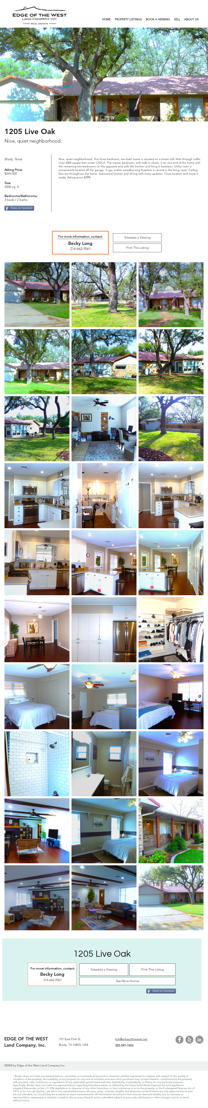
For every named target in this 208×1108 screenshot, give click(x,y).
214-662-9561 (80, 249)
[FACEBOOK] (179, 1040)
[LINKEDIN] (199, 1040)
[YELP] (189, 1040)
